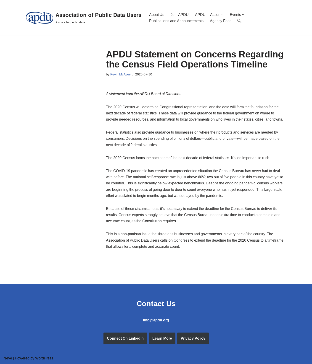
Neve (7, 358)
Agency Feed (221, 21)
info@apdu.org (156, 320)
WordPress (44, 358)
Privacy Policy (193, 338)
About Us (156, 15)
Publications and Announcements (176, 21)
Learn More (162, 338)
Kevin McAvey (120, 74)
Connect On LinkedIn (125, 338)
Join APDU (180, 15)
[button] (222, 15)
